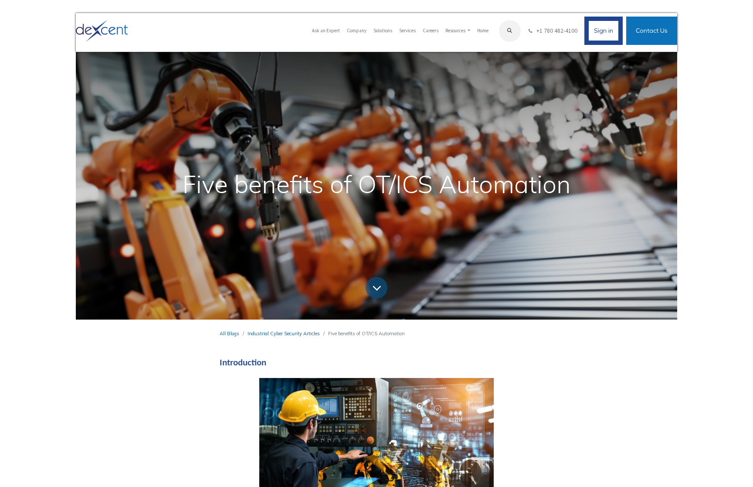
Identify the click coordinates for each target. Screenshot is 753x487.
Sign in (603, 30)
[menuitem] (326, 31)
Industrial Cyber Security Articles (284, 333)
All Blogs (229, 333)
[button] (510, 31)
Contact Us (652, 30)
